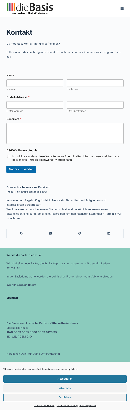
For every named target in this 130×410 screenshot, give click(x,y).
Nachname (73, 89)
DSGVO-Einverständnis (22, 150)
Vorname (11, 89)
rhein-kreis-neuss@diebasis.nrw (26, 191)
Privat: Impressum (88, 405)
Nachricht (13, 119)
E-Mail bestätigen (76, 110)
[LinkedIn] (109, 233)
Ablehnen (65, 388)
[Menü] (122, 8)
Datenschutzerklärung (44, 405)
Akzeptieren (65, 378)
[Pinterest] (79, 233)
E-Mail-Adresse (14, 110)
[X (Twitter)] (50, 233)
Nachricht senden (21, 169)
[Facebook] (21, 233)
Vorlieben (65, 397)
